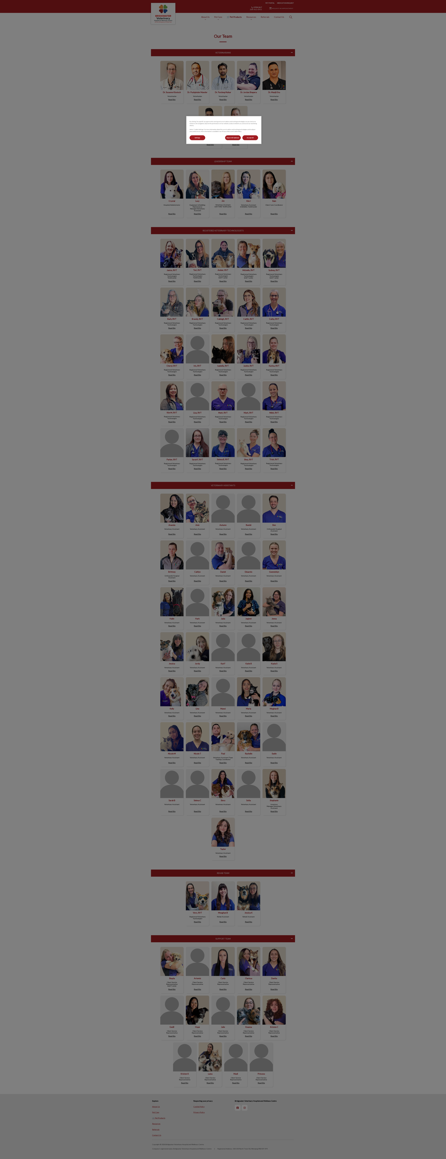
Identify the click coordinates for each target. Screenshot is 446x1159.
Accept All (250, 137)
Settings (197, 137)
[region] (224, 130)
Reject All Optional (233, 137)
